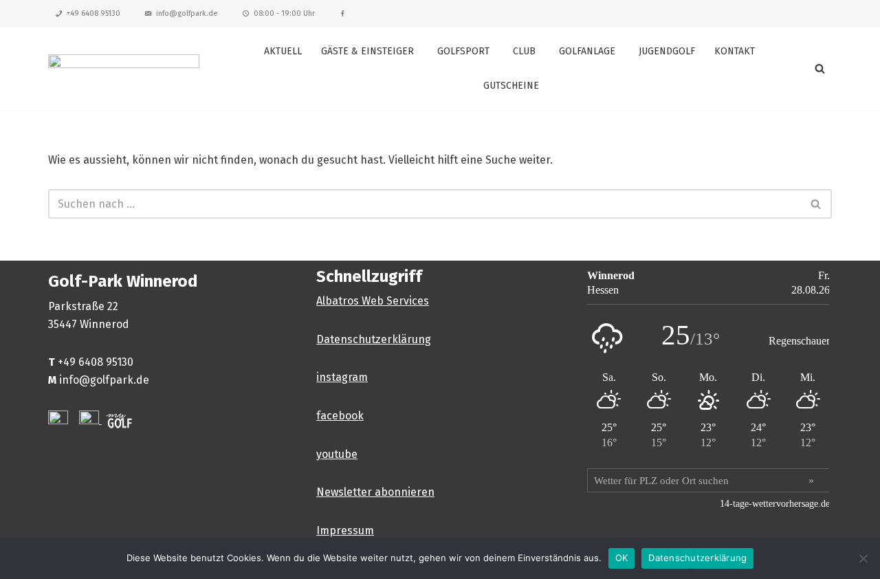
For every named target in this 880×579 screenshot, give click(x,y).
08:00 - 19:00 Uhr (284, 13)
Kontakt (734, 51)
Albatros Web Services (372, 300)
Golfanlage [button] (587, 51)
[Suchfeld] (820, 68)
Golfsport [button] (463, 51)
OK (621, 557)
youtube (337, 454)
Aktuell (283, 51)
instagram (342, 377)
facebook (340, 415)
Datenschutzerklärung (373, 339)
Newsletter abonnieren (375, 492)
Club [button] (524, 51)
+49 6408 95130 (93, 13)
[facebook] (342, 14)
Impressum (345, 530)
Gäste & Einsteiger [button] (367, 51)
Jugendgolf (667, 51)
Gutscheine (511, 85)
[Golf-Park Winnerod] (123, 68)
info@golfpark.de (187, 13)
